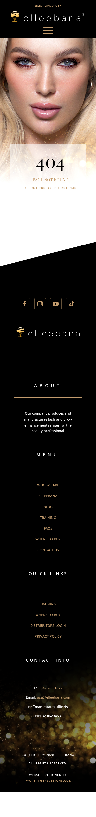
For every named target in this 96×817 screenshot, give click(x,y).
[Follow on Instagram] (40, 303)
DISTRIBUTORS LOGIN (48, 625)
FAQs (48, 528)
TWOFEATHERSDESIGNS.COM (48, 780)
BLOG (48, 506)
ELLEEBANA (48, 495)
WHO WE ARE (48, 485)
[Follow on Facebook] (24, 303)
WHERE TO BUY (48, 539)
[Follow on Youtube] (56, 303)
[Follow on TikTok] (71, 303)
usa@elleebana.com (53, 697)
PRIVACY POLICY (48, 636)
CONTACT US (48, 550)
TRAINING (48, 517)
